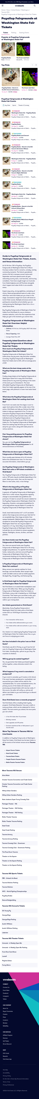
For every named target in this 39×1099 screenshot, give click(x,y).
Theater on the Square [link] (9, 856)
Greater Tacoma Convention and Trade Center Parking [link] (17, 785)
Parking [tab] (13, 33)
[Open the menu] (2, 5)
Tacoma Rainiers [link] (7, 887)
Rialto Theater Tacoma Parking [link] (12, 821)
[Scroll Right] (36, 65)
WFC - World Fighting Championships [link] (14, 891)
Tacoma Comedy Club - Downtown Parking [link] (16, 848)
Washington (25, 10)
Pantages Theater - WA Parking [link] (12, 808)
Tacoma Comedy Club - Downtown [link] (13, 843)
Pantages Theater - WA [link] (9, 804)
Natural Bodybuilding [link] (9, 900)
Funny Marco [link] (6, 965)
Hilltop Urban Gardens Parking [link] (12, 795)
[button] (6, 105)
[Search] (35, 5)
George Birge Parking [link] (9, 919)
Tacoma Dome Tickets (12, 756)
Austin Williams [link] (7, 924)
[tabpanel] (19, 143)
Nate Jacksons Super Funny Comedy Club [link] (15, 799)
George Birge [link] (6, 915)
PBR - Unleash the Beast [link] (10, 878)
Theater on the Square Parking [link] (12, 861)
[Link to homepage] (19, 5)
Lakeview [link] (5, 932)
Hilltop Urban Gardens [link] (9, 791)
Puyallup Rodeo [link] (7, 896)
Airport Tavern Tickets (13, 750)
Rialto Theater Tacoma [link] (9, 817)
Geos (8, 10)
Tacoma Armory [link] (7, 834)
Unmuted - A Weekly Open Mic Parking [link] (14, 947)
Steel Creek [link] (6, 826)
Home (3, 10)
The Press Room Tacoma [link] (10, 852)
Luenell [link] (4, 956)
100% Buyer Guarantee (21, 2)
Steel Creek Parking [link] (8, 830)
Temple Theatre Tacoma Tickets (15, 759)
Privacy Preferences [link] (8, 1085)
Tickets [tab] (5, 33)
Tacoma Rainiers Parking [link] (10, 882)
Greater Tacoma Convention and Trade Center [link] (17, 780)
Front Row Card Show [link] (9, 952)
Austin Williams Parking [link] (9, 928)
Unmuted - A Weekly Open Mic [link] (12, 943)
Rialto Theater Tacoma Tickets (15, 762)
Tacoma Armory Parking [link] (10, 839)
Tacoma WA (5, 12)
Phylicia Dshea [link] (7, 961)
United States (15, 10)
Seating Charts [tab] (24, 33)
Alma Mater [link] (6, 775)
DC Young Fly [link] (6, 911)
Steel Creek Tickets (12, 753)
